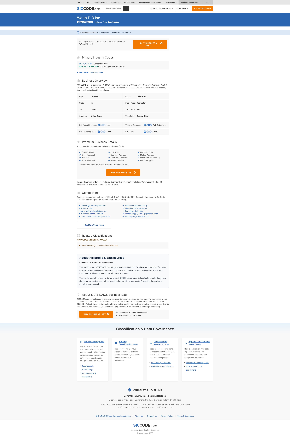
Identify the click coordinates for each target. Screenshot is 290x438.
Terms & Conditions (185, 416)
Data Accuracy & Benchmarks (88, 375)
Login (208, 2)
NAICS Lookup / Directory (162, 366)
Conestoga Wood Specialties (93, 205)
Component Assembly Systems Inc (96, 216)
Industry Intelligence (94, 341)
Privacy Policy (167, 416)
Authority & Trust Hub (147, 389)
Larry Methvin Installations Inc (93, 211)
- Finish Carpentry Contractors (102, 66)
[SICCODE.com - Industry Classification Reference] (145, 425)
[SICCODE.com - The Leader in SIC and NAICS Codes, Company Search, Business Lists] (91, 8)
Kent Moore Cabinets (134, 211)
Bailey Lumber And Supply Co (137, 208)
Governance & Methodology (87, 368)
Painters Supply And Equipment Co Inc (141, 214)
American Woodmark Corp (136, 205)
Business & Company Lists (197, 362)
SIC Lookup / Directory (161, 362)
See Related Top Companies (91, 72)
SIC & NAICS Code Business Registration (113, 416)
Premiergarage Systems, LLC (137, 216)
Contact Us (152, 416)
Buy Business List (202, 8)
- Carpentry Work (93, 64)
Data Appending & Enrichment (194, 368)
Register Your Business (190, 2)
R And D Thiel (86, 208)
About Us (139, 416)
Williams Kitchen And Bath (92, 214)
